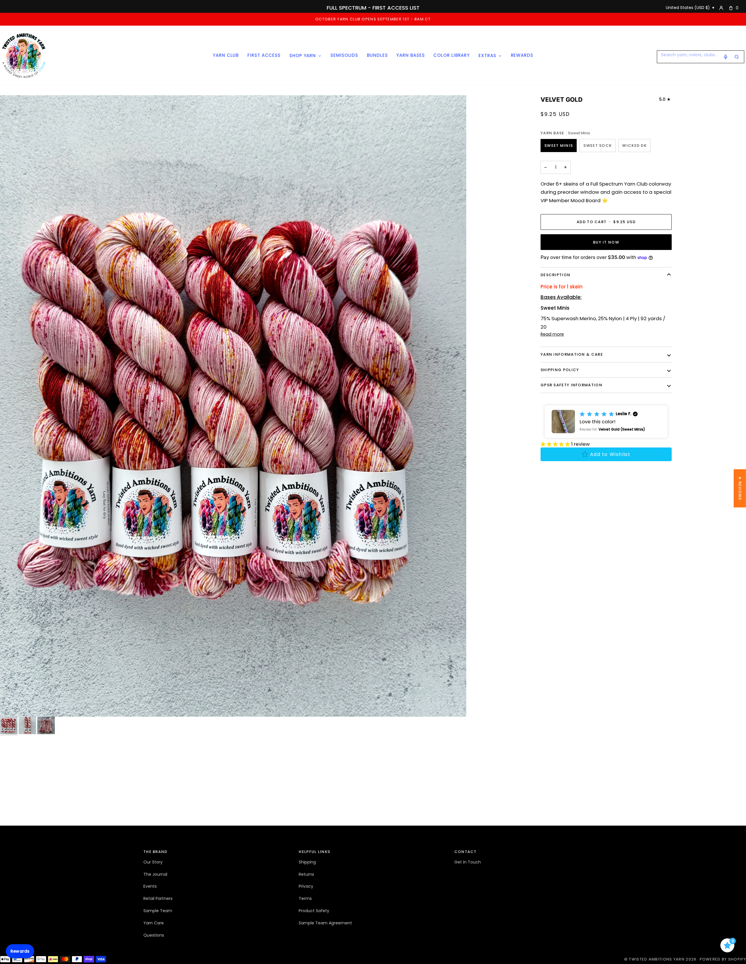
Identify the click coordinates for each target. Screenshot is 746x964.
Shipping (307, 862)
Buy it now (606, 242)
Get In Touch (467, 862)
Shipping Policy (560, 370)
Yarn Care (153, 923)
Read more (552, 334)
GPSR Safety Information (571, 385)
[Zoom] (233, 406)
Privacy (306, 886)
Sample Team (157, 911)
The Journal (155, 874)
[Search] (736, 56)
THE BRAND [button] (155, 851)
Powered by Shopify (723, 959)
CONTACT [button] (465, 851)
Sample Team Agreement (325, 923)
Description (555, 275)
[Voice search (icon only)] (725, 56)
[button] (606, 421)
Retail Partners (158, 898)
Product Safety (314, 911)
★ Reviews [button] (740, 488)
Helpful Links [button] (314, 851)
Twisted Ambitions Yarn (657, 959)
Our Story (153, 862)
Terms (305, 898)
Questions (153, 935)
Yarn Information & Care (572, 354)
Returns (306, 874)
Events (150, 886)
